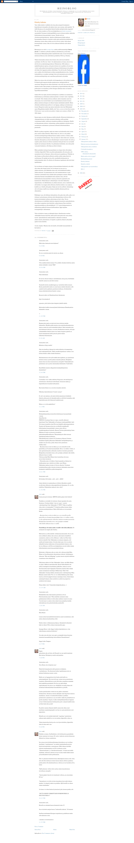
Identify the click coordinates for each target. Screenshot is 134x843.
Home (55, 829)
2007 (81, 109)
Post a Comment (39, 826)
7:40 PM (42, 658)
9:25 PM (42, 246)
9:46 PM (42, 727)
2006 (81, 173)
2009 (81, 104)
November (84, 113)
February (83, 137)
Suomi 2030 (81, 40)
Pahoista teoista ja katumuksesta (89, 144)
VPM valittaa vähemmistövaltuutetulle (88, 153)
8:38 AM (42, 338)
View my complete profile (86, 32)
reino (40, 494)
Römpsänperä (81, 43)
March (83, 134)
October (83, 116)
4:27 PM (42, 644)
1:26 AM (42, 605)
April (82, 131)
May (82, 129)
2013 (81, 96)
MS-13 (83, 169)
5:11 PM (42, 407)
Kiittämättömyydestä (86, 159)
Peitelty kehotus (85, 161)
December (84, 111)
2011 (81, 101)
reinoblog (67, 8)
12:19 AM (42, 587)
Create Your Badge (82, 85)
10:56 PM (42, 267)
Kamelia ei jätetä (85, 164)
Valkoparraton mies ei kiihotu (89, 146)
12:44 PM (42, 372)
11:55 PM (42, 822)
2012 (81, 99)
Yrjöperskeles (81, 45)
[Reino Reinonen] (84, 83)
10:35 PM (42, 798)
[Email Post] (52, 230)
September (84, 119)
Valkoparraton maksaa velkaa (89, 141)
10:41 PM (42, 472)
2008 (81, 106)
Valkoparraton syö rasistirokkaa (89, 166)
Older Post (72, 829)
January (83, 139)
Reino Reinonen (81, 53)
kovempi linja (50, 49)
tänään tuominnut (66, 31)
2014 (81, 93)
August (83, 121)
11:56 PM (42, 490)
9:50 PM (42, 256)
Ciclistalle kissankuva (87, 149)
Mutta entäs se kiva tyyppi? (88, 156)
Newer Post (38, 829)
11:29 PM (42, 316)
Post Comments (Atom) (48, 833)
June (82, 126)
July (82, 124)
